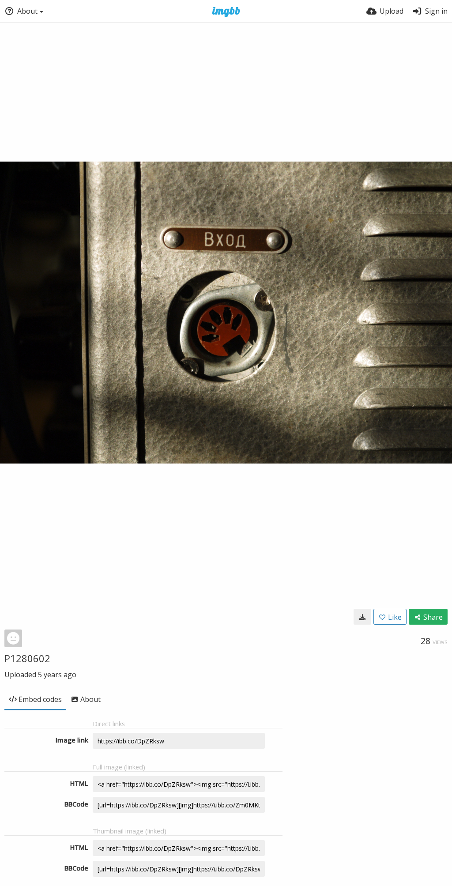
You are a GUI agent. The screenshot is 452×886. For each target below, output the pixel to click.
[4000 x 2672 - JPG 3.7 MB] (362, 617)
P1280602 (27, 658)
